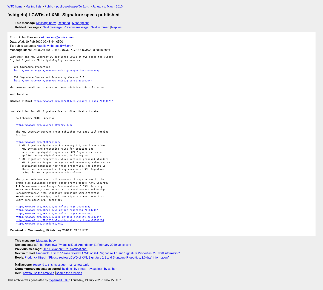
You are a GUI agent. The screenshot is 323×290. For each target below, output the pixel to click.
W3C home (14, 6)
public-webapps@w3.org (72, 6)
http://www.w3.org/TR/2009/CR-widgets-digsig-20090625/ (73, 101)
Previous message (76, 27)
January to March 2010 (107, 6)
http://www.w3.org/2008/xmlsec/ (38, 142)
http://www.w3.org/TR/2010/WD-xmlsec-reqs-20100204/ (53, 206)
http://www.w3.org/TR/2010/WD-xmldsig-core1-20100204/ (53, 80)
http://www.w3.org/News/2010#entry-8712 (44, 125)
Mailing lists (33, 6)
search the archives (69, 273)
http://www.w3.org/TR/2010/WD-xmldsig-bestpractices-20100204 (60, 220)
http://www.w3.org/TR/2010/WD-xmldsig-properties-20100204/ (56, 70)
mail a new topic (78, 264)
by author (110, 268)
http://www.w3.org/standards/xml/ (40, 223)
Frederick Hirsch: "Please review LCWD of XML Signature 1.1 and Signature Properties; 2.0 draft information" (108, 253)
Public (48, 6)
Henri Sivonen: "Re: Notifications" (65, 249)
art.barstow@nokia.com (56, 37)
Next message (52, 27)
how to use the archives (38, 273)
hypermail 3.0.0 (59, 280)
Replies (116, 27)
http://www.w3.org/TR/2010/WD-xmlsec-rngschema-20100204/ (57, 210)
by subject (95, 268)
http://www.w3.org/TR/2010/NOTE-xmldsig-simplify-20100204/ (58, 216)
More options (80, 23)
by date (67, 268)
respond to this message (49, 264)
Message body (46, 23)
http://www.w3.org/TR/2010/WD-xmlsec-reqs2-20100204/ (54, 213)
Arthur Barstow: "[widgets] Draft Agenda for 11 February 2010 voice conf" (84, 244)
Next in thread (100, 27)
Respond (64, 23)
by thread (80, 268)
